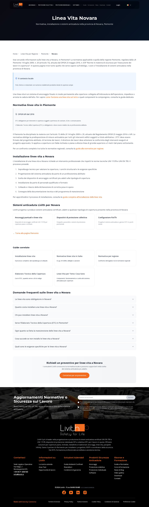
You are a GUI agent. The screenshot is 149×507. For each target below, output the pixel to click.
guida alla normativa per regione (89, 148)
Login (118, 5)
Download (102, 5)
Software (76, 5)
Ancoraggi (32, 5)
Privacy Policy (68, 502)
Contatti (108, 5)
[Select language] (129, 5)
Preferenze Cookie (129, 502)
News (96, 5)
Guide (84, 5)
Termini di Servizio (54, 502)
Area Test (42, 467)
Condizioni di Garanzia (112, 502)
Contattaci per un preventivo (74, 375)
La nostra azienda (45, 464)
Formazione (91, 5)
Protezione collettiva (45, 5)
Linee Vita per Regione (29, 54)
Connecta (32, 502)
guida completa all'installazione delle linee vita (82, 197)
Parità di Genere (82, 502)
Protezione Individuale (63, 5)
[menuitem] (32, 5)
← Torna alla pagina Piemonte (26, 233)
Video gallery (119, 473)
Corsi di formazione (121, 467)
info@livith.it (19, 474)
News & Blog (119, 470)
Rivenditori (68, 467)
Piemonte (44, 54)
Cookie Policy (96, 502)
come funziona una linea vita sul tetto (62, 97)
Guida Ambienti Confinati (73, 464)
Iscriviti (130, 397)
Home (15, 54)
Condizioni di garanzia (72, 470)
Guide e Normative (121, 464)
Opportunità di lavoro (47, 470)
